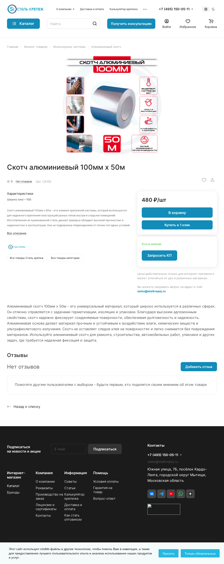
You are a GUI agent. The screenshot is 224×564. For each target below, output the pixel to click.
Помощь (100, 473)
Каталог (13, 486)
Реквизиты (44, 488)
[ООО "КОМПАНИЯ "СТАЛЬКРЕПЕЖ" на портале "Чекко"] (163, 513)
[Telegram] (161, 493)
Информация (75, 473)
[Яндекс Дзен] (190, 493)
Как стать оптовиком (73, 517)
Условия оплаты (106, 481)
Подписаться (104, 449)
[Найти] (94, 24)
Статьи (69, 488)
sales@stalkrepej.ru (151, 291)
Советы (70, 481)
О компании (45, 481)
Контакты (43, 515)
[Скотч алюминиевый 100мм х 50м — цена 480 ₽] (112, 105)
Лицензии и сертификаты (46, 507)
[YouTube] (171, 493)
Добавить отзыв (198, 367)
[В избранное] (204, 180)
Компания (44, 473)
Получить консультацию (131, 24)
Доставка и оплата (73, 507)
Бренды (13, 492)
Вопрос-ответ (104, 498)
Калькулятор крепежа (74, 496)
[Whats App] (180, 493)
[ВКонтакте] (151, 493)
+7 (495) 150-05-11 (174, 9)
